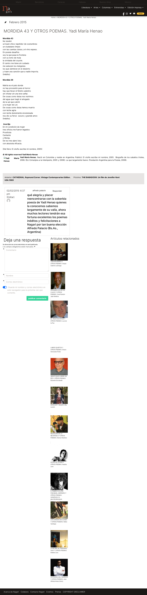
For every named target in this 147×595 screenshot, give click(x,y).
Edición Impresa (134, 7)
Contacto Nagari (37, 592)
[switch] (5, 287)
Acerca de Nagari (11, 592)
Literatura (86, 7)
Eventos (49, 592)
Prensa (58, 592)
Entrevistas (119, 7)
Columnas (106, 7)
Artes (96, 7)
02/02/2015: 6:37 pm (16, 192)
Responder (57, 191)
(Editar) (10, 197)
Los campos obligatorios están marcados (18, 247)
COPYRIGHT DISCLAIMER (74, 592)
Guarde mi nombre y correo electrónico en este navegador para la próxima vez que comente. (26, 290)
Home (53, 17)
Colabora (24, 592)
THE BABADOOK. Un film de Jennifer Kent (101, 177)
